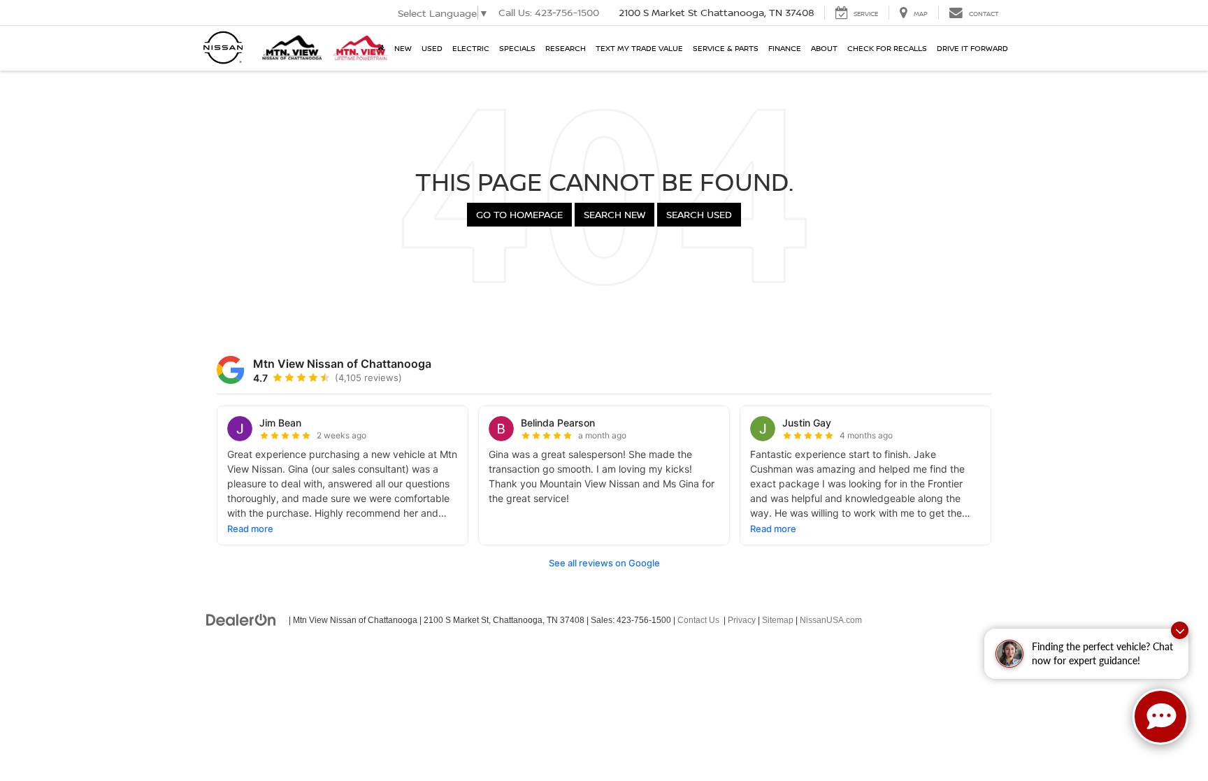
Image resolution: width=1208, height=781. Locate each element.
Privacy (742, 620)
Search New (614, 214)
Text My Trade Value (639, 48)
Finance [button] (784, 48)
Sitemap (777, 620)
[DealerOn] (241, 619)
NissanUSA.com (831, 620)
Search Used (699, 214)
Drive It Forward (972, 48)
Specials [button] (517, 48)
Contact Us (698, 620)
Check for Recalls (887, 48)
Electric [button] (470, 48)
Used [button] (432, 48)
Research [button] (565, 48)
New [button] (403, 48)
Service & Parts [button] (725, 48)
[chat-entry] (1160, 717)
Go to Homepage (519, 214)
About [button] (824, 48)
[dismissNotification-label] (1179, 630)
